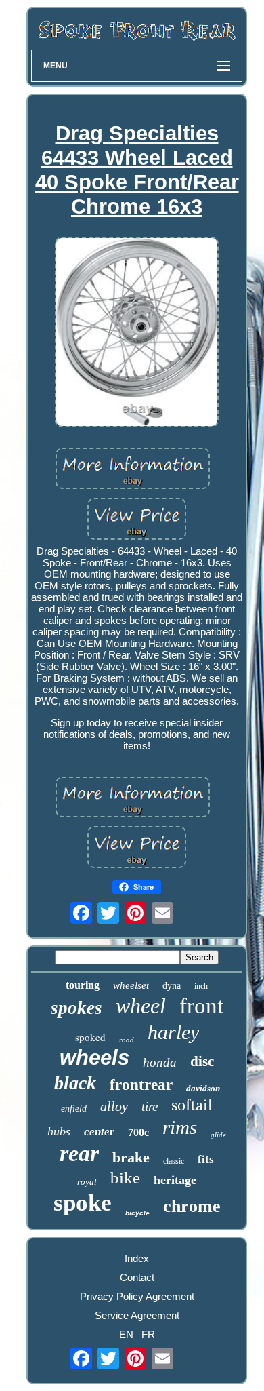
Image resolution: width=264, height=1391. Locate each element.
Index (137, 1258)
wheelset (131, 985)
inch (201, 986)
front (201, 1006)
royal (87, 1182)
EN (126, 1334)
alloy (114, 1106)
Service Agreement (137, 1315)
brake (131, 1157)
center (99, 1131)
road (126, 1040)
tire (149, 1106)
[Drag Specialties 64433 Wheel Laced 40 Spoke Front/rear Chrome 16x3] (136, 333)
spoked (90, 1037)
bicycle (137, 1213)
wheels (94, 1058)
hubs (58, 1131)
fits (206, 1159)
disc (202, 1061)
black (75, 1082)
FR (148, 1334)
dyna (171, 986)
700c (138, 1132)
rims (179, 1127)
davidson (203, 1088)
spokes (76, 1008)
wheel (141, 1006)
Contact (137, 1277)
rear (79, 1153)
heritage (175, 1180)
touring (83, 985)
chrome (192, 1206)
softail (192, 1105)
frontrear (141, 1084)
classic (173, 1161)
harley (173, 1032)
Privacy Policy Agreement (137, 1296)
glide (218, 1135)
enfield (74, 1108)
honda (160, 1062)
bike (125, 1178)
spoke (82, 1203)
